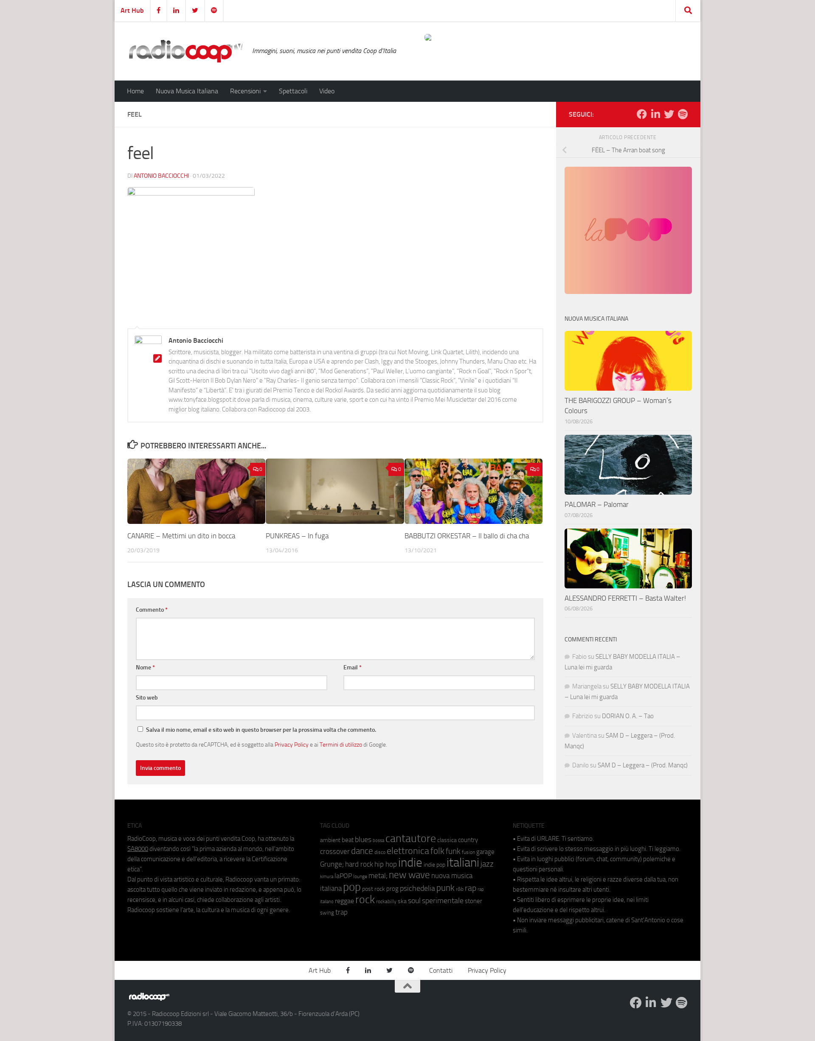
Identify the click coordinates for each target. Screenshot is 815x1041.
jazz (487, 864)
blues (363, 839)
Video (326, 91)
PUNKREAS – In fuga (297, 536)
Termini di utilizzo (341, 744)
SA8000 (137, 849)
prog (392, 889)
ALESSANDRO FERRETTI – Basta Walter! (625, 598)
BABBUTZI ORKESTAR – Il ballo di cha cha (467, 536)
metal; (378, 876)
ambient (330, 840)
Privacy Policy (292, 744)
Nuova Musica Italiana (187, 91)
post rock (373, 888)
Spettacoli (293, 91)
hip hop (385, 864)
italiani (463, 862)
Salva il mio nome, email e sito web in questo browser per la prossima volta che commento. (261, 729)
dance (362, 850)
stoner (473, 901)
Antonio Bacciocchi (161, 175)
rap (470, 888)
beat (348, 840)
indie (410, 862)
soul (414, 900)
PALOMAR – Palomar (597, 504)
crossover (335, 851)
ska (402, 901)
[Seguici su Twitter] (669, 114)
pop (352, 887)
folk (437, 851)
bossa (378, 840)
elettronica (408, 850)
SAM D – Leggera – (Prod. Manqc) (643, 765)
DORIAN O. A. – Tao (628, 716)
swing (327, 912)
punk (445, 888)
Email (352, 667)
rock (365, 899)
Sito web (147, 697)
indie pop (434, 864)
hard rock (359, 864)
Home (135, 91)
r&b (460, 889)
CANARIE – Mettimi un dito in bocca (181, 536)
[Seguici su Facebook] (642, 114)
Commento (152, 609)
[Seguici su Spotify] (682, 114)
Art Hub (132, 10)
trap (341, 912)
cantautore (410, 838)
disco (379, 852)
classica (447, 840)
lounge (360, 876)
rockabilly (386, 901)
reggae (344, 901)
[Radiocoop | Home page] (185, 51)
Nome (145, 667)
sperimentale (443, 900)
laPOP (343, 876)
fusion (468, 852)
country (468, 840)
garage (485, 852)
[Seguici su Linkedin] (655, 114)
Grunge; (332, 864)
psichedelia (417, 888)
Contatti (440, 970)
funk (453, 851)
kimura (326, 876)
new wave (409, 875)
